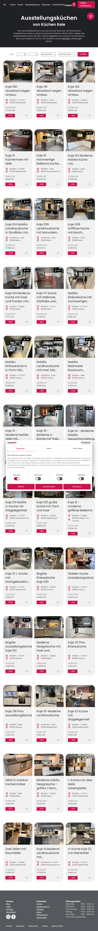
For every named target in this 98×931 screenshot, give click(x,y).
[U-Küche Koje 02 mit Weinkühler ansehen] (80, 834)
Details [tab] (49, 448)
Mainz (39, 912)
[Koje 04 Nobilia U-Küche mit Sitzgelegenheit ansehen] (26, 531)
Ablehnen (21, 486)
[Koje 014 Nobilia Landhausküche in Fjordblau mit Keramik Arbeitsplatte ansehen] (17, 209)
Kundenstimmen (58, 4)
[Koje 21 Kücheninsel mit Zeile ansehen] (17, 140)
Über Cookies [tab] (77, 448)
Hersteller (66, 38)
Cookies (45, 926)
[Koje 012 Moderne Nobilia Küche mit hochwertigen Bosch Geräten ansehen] (80, 140)
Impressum (20, 926)
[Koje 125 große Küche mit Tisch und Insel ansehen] (57, 531)
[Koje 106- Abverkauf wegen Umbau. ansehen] (17, 71)
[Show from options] (25, 54)
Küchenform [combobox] (47, 54)
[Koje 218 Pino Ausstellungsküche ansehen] (17, 696)
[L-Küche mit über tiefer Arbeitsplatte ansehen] (80, 765)
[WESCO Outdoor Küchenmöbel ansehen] (17, 765)
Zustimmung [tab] (20, 448)
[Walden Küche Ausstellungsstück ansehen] (80, 558)
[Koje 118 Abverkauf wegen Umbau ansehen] (49, 71)
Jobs (8, 906)
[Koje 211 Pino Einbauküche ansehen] (80, 627)
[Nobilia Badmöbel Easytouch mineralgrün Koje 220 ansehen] (80, 347)
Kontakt (9, 909)
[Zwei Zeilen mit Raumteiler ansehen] (17, 834)
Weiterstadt (41, 915)
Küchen (13, 4)
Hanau (39, 904)
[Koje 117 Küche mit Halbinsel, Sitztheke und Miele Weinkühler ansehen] (49, 278)
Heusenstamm (43, 906)
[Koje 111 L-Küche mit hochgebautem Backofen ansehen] (17, 558)
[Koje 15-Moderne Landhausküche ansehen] (49, 696)
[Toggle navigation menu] (4, 4)
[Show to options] (37, 54)
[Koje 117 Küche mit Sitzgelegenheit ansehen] (80, 696)
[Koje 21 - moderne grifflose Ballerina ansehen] (89, 533)
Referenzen (46, 4)
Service (20, 4)
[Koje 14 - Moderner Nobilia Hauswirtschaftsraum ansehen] (80, 416)
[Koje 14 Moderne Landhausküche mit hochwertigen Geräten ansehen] (49, 834)
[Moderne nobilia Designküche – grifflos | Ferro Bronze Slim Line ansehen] (49, 765)
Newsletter (11, 912)
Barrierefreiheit (57, 926)
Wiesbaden (41, 917)
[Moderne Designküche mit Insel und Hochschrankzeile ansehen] (49, 627)
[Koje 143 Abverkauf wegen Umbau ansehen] (80, 71)
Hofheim (40, 909)
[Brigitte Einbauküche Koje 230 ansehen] (49, 558)
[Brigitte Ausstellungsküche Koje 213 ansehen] (17, 627)
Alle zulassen (76, 486)
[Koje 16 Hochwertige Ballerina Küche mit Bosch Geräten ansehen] (49, 140)
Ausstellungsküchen (32, 4)
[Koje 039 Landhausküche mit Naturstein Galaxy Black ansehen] (49, 209)
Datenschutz (33, 926)
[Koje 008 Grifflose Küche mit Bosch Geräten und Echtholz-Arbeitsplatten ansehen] (80, 209)
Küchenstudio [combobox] (65, 54)
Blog (8, 904)
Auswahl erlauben (49, 486)
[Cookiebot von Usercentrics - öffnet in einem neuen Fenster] (82, 442)
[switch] (38, 478)
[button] (14, 79)
